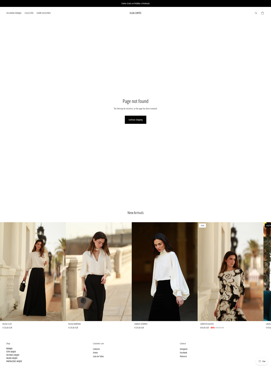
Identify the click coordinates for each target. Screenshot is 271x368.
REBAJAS (9, 348)
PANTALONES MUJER (14, 361)
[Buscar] (255, 13)
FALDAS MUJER (11, 358)
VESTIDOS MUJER (12, 354)
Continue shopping (136, 119)
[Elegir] (61, 316)
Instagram (183, 348)
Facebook (183, 352)
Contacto (96, 348)
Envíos (95, 352)
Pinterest (183, 356)
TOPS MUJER (11, 351)
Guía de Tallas (98, 356)
